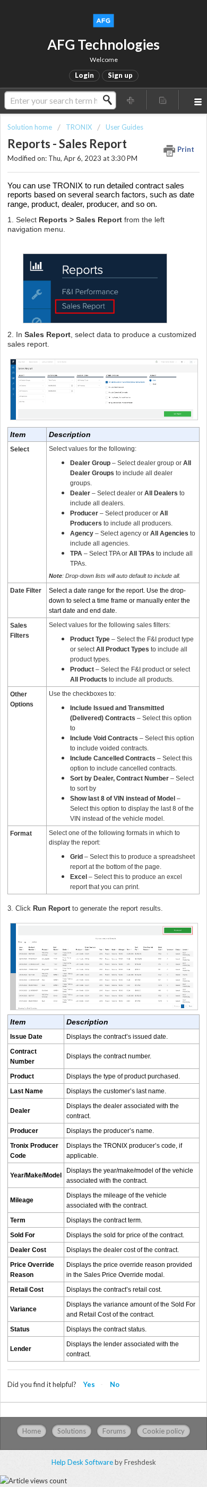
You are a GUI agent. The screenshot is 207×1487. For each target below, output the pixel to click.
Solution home (30, 127)
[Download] (83, 754)
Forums (114, 1431)
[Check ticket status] (163, 100)
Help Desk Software (83, 1462)
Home (31, 1431)
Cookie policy (163, 1431)
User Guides (124, 127)
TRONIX (79, 127)
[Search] (110, 100)
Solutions (71, 1431)
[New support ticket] (131, 100)
